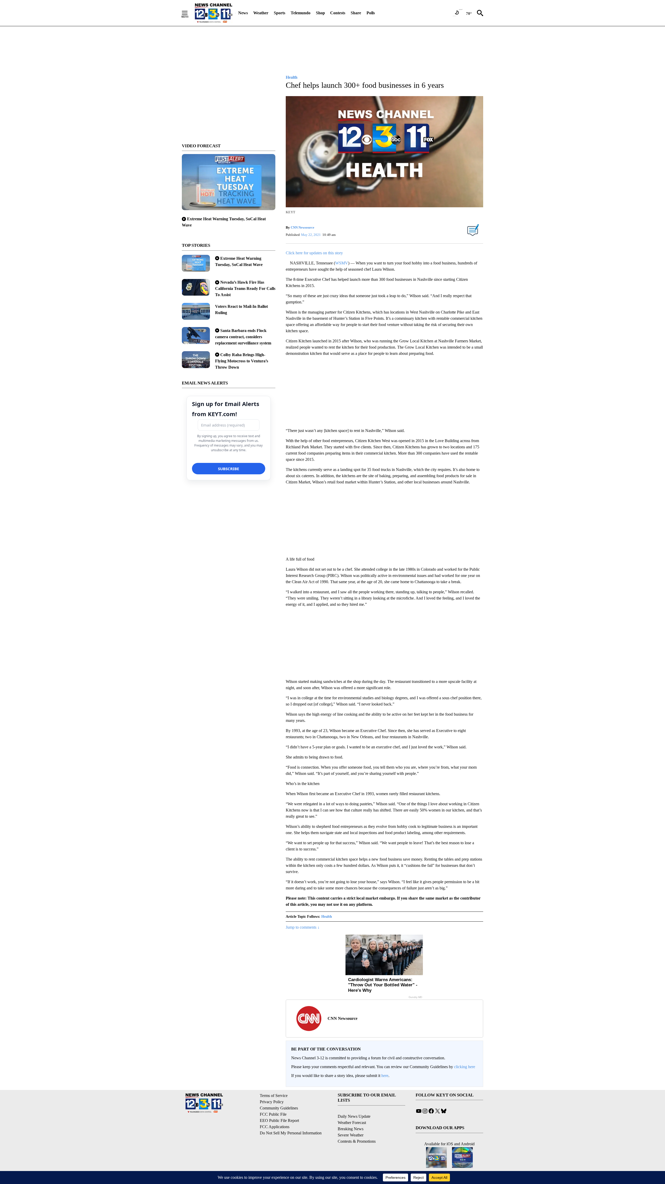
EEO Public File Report (279, 1120)
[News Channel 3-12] (213, 13)
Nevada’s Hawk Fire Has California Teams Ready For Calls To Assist (245, 288)
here (384, 1075)
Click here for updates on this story (314, 253)
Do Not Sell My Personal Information (291, 1133)
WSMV (341, 263)
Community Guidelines (279, 1108)
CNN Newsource (302, 227)
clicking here (464, 1067)
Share (356, 13)
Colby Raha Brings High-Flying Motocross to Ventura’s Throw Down (241, 360)
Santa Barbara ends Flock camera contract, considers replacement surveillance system (243, 336)
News (243, 13)
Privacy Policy (272, 1102)
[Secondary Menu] (188, 13)
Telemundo (300, 13)
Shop (320, 13)
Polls (371, 13)
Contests (337, 13)
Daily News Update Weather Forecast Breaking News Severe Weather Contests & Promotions (357, 1128)
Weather (260, 13)
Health (326, 917)
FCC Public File (273, 1114)
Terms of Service (274, 1095)
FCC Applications (274, 1127)
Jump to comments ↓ (303, 927)
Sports (279, 13)
